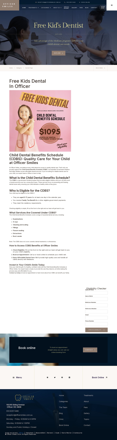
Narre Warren (67, 433)
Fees (86, 407)
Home (61, 395)
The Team (63, 407)
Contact (87, 425)
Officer (21, 433)
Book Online (64, 425)
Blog (61, 413)
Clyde (57, 433)
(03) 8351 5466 (12, 411)
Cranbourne (77, 433)
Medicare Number (90, 302)
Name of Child (89, 290)
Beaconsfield (40, 433)
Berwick (50, 433)
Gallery (87, 413)
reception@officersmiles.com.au (19, 415)
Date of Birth (89, 296)
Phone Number (89, 321)
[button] (33, 7)
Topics (86, 419)
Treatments (88, 395)
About (86, 401)
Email (87, 315)
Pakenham (29, 433)
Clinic (61, 419)
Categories (63, 401)
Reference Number (91, 308)
